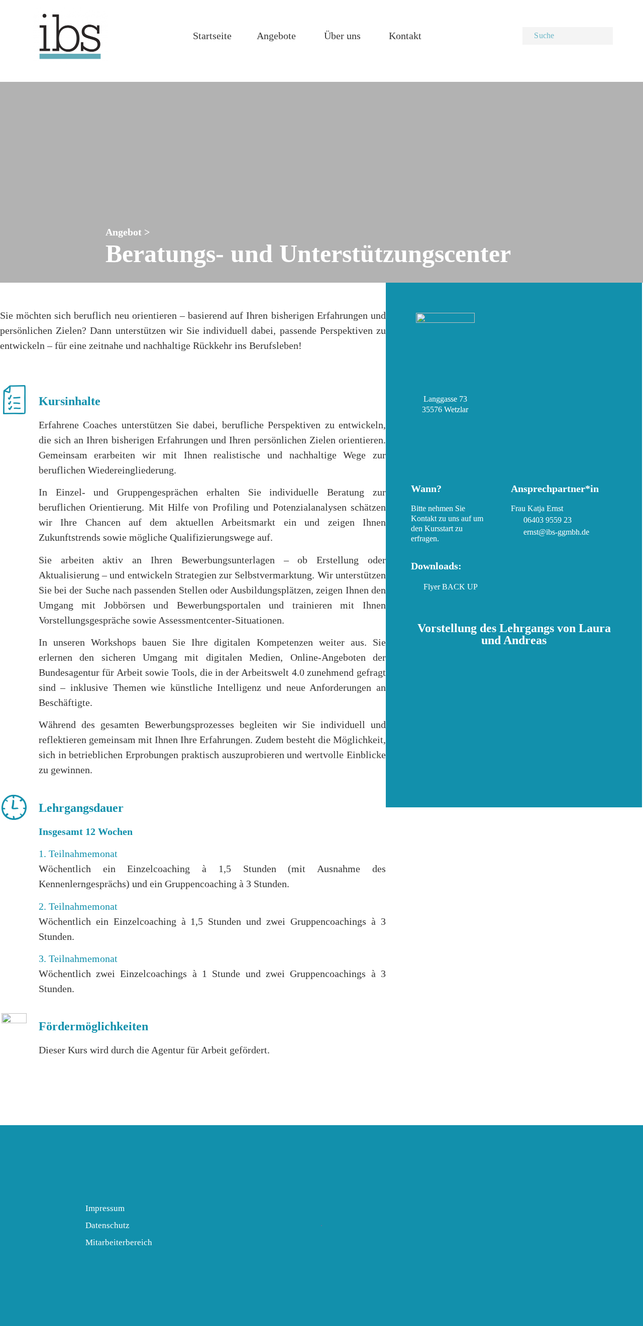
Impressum (105, 1208)
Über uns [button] (342, 35)
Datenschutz (107, 1225)
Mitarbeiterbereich (118, 1242)
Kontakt (405, 35)
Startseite (212, 35)
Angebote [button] (276, 35)
